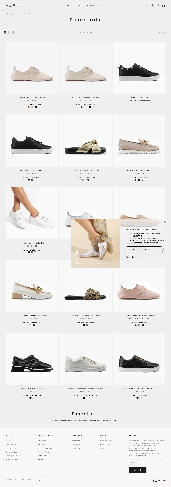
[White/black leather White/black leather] (33, 325)
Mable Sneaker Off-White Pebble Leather (85, 388)
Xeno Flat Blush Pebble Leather (32, 97)
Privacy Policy (44, 452)
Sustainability (12, 459)
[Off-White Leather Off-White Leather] (33, 398)
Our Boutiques (12, 444)
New (69, 5)
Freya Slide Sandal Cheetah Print (85, 316)
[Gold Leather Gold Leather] (82, 180)
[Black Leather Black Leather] (84, 325)
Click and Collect (46, 448)
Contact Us (77, 441)
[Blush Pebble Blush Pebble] (39, 107)
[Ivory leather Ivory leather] (85, 180)
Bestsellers (105, 444)
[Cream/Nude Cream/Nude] (30, 325)
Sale (101, 5)
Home (8, 14)
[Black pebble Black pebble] (36, 107)
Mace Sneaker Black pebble (32, 170)
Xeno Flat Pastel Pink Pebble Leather (138, 316)
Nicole (8, 441)
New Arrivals (105, 441)
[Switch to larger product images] (5, 32)
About (90, 5)
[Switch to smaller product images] (9, 32)
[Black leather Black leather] (139, 180)
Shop (79, 5)
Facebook (76, 448)
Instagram (76, 444)
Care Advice (11, 452)
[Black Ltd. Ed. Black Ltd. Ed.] (28, 107)
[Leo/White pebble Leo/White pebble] (32, 180)
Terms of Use (44, 456)
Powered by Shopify (38, 480)
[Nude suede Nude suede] (142, 180)
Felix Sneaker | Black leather (139, 97)
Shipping (42, 441)
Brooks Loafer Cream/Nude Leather (32, 316)
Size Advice (11, 448)
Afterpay (42, 459)
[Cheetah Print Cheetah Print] (87, 325)
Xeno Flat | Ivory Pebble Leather (85, 97)
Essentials (25, 14)
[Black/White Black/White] (136, 180)
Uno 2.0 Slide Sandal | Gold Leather (85, 170)
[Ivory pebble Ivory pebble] (25, 107)
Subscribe (138, 470)
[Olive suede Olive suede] (88, 180)
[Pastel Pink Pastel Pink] (30, 107)
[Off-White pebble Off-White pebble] (87, 398)
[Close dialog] (165, 222)
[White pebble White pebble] (33, 107)
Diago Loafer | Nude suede (139, 170)
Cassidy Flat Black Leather (32, 388)
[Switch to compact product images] (13, 32)
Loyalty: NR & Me (13, 456)
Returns (41, 444)
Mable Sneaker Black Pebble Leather (139, 388)
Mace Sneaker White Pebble (32, 243)
